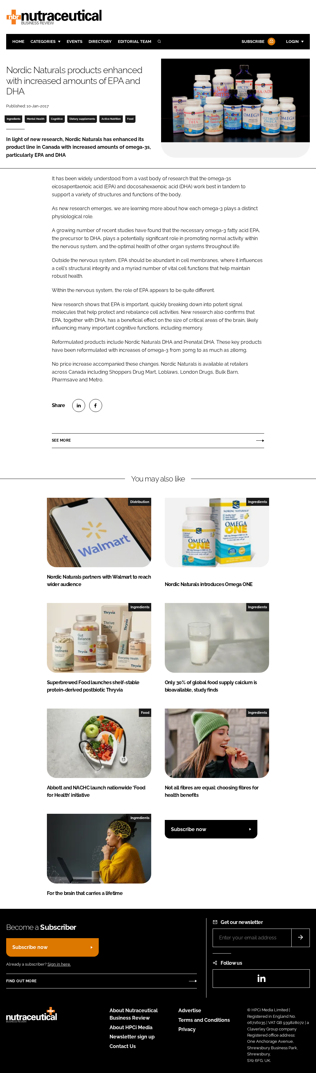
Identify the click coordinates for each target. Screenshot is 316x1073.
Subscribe (253, 41)
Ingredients (13, 118)
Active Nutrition (111, 118)
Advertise (189, 1010)
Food (130, 118)
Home (18, 41)
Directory (100, 41)
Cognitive (57, 118)
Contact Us (123, 1046)
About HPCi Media (131, 1027)
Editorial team (134, 41)
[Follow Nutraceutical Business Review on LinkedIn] (261, 980)
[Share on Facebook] (95, 405)
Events (74, 41)
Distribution (139, 502)
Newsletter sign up (132, 1037)
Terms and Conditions (204, 1020)
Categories (43, 41)
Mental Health (35, 118)
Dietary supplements (82, 118)
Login (292, 41)
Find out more (21, 981)
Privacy (187, 1029)
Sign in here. (59, 964)
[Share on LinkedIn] (78, 405)
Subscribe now (188, 829)
